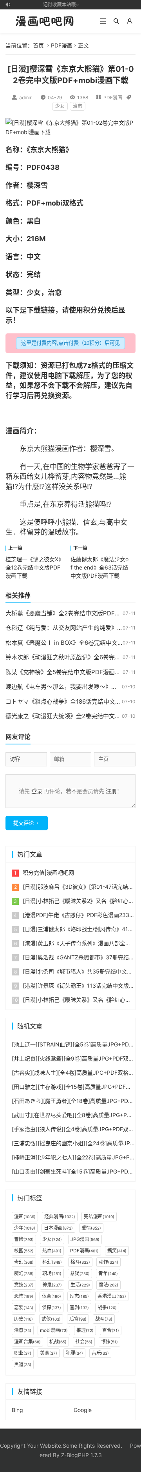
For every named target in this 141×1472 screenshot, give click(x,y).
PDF (34, 167)
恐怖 (23, 1296)
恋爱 (23, 1307)
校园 (24, 1251)
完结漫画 (99, 1216)
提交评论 (23, 823)
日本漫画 (58, 1228)
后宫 (78, 1319)
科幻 (52, 1262)
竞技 (24, 1285)
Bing (17, 1409)
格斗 (80, 1262)
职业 (22, 1353)
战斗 (103, 1319)
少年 (24, 1228)
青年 (108, 1273)
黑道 (22, 1364)
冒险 (24, 1239)
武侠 (51, 1319)
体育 (51, 1296)
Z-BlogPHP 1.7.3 (81, 1455)
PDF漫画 (61, 45)
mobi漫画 (54, 1330)
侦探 (51, 1307)
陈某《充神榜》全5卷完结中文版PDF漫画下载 (66, 672)
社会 (83, 1342)
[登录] (130, 21)
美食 (48, 1353)
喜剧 (79, 1307)
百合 (110, 1330)
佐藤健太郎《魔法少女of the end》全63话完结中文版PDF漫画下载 (99, 567)
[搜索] (116, 21)
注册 (111, 791)
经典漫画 (59, 1216)
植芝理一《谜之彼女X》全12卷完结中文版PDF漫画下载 (34, 567)
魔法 (108, 1285)
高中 (113, 522)
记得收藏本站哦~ (59, 4)
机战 (58, 1342)
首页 (38, 45)
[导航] (103, 21)
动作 (108, 1262)
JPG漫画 (84, 1239)
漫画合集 (27, 1342)
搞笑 (117, 1251)
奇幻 (24, 1262)
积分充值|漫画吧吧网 (48, 872)
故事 (69, 532)
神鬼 (52, 1285)
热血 (51, 1251)
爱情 (91, 1228)
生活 (80, 1285)
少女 (60, 106)
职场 (51, 1273)
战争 (107, 1307)
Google (83, 1409)
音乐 (100, 1353)
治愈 (77, 106)
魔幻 (24, 1273)
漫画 (12, 431)
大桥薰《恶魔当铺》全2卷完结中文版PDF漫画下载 (71, 613)
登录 (36, 791)
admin (26, 97)
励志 (79, 1296)
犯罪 (74, 1353)
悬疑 (80, 1273)
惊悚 (109, 1342)
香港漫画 (112, 1296)
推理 (85, 1330)
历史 (23, 1319)
